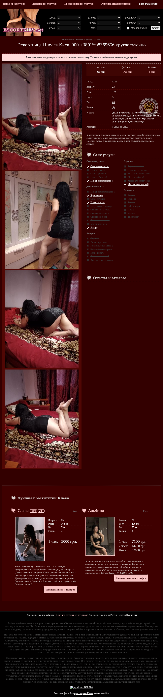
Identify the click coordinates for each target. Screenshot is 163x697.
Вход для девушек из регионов (71, 615)
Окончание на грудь (100, 209)
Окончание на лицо (99, 213)
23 (113, 86)
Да (113, 107)
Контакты (132, 615)
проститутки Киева (83, 693)
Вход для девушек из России (102, 615)
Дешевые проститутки (44, 3)
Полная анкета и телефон (60, 589)
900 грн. (101, 71)
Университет (141, 112)
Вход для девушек (148, 3)
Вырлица (119, 121)
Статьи (122, 615)
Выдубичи (155, 115)
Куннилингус (96, 195)
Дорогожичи (121, 115)
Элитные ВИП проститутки (116, 3)
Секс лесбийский (98, 177)
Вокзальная (125, 112)
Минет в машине (98, 224)
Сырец (155, 112)
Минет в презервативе (101, 180)
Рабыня (131, 202)
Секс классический (99, 166)
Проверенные (139, 27)
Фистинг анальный (99, 256)
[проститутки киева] (23, 22)
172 (114, 92)
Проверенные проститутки (78, 3)
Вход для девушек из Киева (40, 615)
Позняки (133, 118)
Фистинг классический (101, 260)
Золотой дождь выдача (101, 245)
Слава (23, 510)
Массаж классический (138, 173)
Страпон (94, 238)
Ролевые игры (97, 202)
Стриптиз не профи (137, 170)
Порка (131, 209)
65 (113, 102)
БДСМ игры (134, 206)
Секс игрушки (97, 198)
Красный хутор (136, 121)
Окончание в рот (98, 216)
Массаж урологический (139, 180)
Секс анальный (97, 170)
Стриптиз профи (136, 166)
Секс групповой (98, 173)
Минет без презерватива (102, 191)
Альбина (96, 510)
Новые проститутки (14, 3)
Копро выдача (97, 252)
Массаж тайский (136, 177)
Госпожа (132, 198)
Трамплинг (133, 216)
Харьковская (148, 118)
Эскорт (93, 227)
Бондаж (131, 195)
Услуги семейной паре (101, 206)
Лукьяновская (139, 115)
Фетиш (131, 213)
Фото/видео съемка (100, 220)
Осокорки (120, 118)
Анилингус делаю (99, 242)
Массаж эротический (138, 184)
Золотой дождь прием (101, 249)
